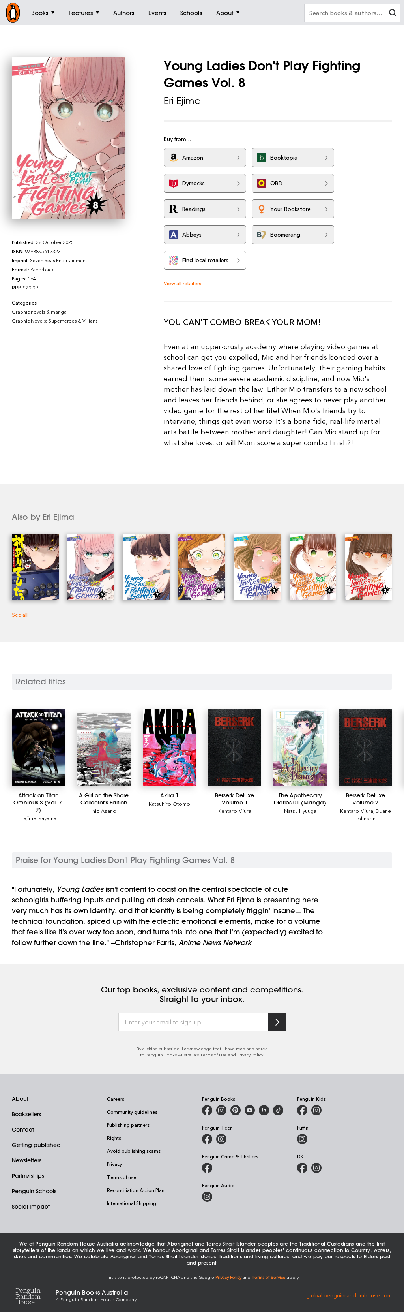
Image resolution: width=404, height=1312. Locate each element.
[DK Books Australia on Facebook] (302, 1168)
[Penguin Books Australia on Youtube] (250, 1110)
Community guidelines (132, 1111)
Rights (114, 1137)
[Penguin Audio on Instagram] (207, 1197)
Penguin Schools (34, 1191)
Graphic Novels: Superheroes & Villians (54, 320)
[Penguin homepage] (13, 13)
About (20, 1098)
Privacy (114, 1163)
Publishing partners (128, 1124)
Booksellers (26, 1114)
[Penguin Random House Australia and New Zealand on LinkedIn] (264, 1110)
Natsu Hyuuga (300, 810)
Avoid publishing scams (134, 1150)
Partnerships (28, 1175)
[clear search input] (392, 13)
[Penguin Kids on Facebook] (302, 1110)
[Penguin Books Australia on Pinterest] (235, 1110)
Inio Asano (103, 810)
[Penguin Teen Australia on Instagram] (221, 1139)
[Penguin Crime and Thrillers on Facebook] (207, 1168)
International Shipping (131, 1203)
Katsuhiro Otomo (169, 803)
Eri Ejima (182, 101)
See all (20, 614)
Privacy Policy (250, 1054)
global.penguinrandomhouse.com (349, 1295)
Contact (23, 1129)
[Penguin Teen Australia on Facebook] (207, 1139)
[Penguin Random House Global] (34, 1295)
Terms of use (121, 1176)
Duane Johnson (373, 814)
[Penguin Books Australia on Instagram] (221, 1110)
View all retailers (182, 283)
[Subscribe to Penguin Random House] (277, 1022)
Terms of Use (213, 1054)
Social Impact (31, 1206)
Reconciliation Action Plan (136, 1190)
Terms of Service (269, 1277)
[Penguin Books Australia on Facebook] (207, 1110)
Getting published (36, 1144)
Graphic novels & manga (39, 311)
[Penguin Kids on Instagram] (316, 1110)
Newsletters (26, 1160)
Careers (115, 1098)
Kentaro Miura (234, 810)
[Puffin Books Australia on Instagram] (302, 1139)
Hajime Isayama (38, 817)
